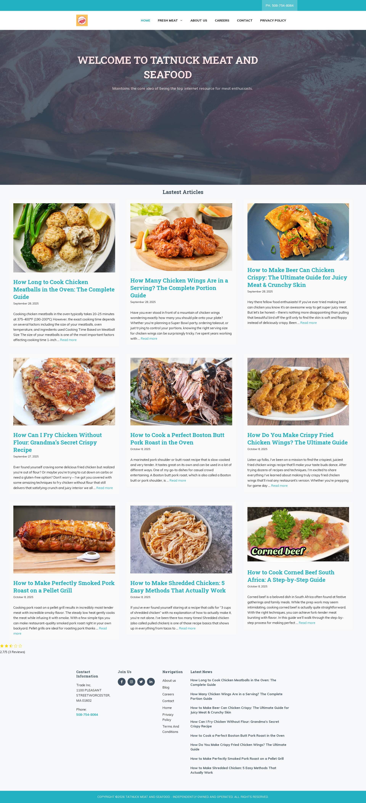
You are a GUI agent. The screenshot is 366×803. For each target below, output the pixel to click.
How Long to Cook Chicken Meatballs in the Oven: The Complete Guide (64, 289)
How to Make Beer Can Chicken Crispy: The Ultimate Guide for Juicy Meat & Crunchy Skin (297, 277)
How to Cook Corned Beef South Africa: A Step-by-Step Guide (291, 575)
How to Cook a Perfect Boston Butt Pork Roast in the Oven (177, 438)
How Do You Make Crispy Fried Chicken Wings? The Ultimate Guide (297, 438)
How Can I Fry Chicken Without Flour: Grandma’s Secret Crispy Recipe (57, 442)
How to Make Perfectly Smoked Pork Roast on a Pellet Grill (64, 586)
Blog (165, 687)
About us (198, 20)
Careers (222, 20)
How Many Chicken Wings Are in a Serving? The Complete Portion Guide (179, 288)
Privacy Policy (273, 20)
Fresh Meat (168, 20)
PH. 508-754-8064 (280, 5)
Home (145, 20)
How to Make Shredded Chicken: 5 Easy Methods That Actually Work (178, 586)
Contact (245, 20)
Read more (68, 340)
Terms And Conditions (170, 728)
